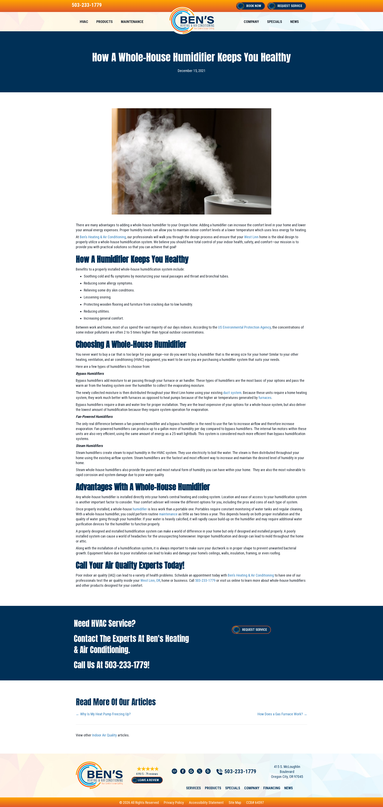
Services (193, 788)
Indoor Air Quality (104, 735)
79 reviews (152, 774)
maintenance (168, 514)
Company (251, 22)
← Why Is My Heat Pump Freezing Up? (103, 714)
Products (104, 22)
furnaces (265, 398)
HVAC (84, 22)
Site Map (235, 802)
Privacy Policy (174, 802)
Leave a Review (148, 780)
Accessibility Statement (206, 802)
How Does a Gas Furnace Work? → (282, 714)
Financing (271, 788)
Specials (274, 22)
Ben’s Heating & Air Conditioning (103, 237)
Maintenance (132, 22)
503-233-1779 (87, 5)
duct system (232, 393)
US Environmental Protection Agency (244, 327)
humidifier (140, 509)
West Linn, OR (150, 580)
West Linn (251, 237)
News (294, 22)
